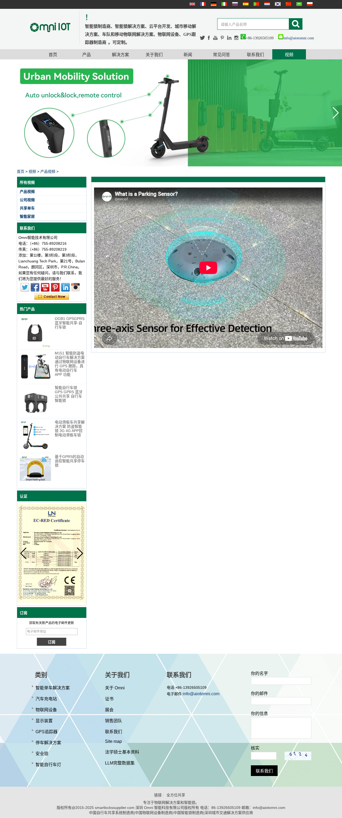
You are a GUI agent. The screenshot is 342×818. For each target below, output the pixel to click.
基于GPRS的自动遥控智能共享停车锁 (70, 460)
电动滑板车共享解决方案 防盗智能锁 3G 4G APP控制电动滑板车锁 (70, 428)
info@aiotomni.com (298, 38)
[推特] (202, 38)
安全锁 (42, 753)
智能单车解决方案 (53, 688)
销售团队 (113, 720)
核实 (255, 748)
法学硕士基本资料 (122, 752)
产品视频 (47, 171)
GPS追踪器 (46, 731)
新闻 (188, 54)
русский (234, 4)
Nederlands (266, 4)
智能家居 (27, 216)
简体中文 (287, 4)
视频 (289, 54)
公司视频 (27, 200)
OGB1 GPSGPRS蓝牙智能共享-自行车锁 (69, 322)
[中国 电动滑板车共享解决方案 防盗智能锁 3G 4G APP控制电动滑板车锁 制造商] (35, 435)
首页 (53, 54)
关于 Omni (115, 688)
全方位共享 (175, 795)
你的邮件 (259, 693)
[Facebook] (209, 38)
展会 (109, 710)
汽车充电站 (46, 699)
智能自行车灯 (48, 764)
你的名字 (259, 673)
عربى (298, 4)
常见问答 (221, 54)
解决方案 (120, 54)
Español (245, 4)
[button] (335, 113)
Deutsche (212, 4)
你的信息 (259, 713)
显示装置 (44, 720)
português (255, 4)
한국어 (277, 4)
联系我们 (255, 54)
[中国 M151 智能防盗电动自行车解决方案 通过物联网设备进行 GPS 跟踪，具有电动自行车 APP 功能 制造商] (35, 366)
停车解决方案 (48, 742)
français (202, 4)
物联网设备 (46, 710)
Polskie (309, 4)
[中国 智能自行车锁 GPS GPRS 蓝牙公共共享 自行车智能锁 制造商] (35, 401)
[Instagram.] (236, 38)
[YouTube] (215, 38)
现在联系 (51, 296)
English (191, 4)
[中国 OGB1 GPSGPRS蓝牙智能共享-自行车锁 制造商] (35, 332)
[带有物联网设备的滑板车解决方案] (171, 112)
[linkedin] (229, 38)
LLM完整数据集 (120, 763)
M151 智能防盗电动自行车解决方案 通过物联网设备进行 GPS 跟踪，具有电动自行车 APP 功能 (70, 364)
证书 (109, 699)
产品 (86, 54)
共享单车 (27, 208)
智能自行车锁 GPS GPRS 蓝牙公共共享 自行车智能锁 (69, 394)
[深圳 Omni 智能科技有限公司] (50, 27)
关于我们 (154, 54)
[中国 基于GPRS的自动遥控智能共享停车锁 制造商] (35, 470)
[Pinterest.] (222, 38)
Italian (223, 4)
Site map (113, 741)
